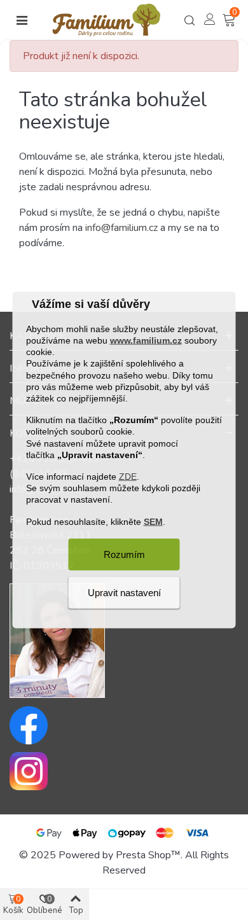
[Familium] (106, 20)
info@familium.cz (121, 228)
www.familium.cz (146, 340)
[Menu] (22, 20)
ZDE (128, 476)
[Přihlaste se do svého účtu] (210, 19)
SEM (153, 521)
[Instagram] (124, 771)
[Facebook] (124, 725)
